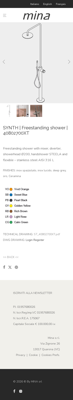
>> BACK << (10, 257)
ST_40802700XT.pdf (47, 234)
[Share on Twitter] (10, 267)
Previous (4, 63)
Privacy (20, 355)
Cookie (33, 355)
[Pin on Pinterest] (16, 267)
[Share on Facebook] (4, 267)
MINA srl (36, 381)
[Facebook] (14, 391)
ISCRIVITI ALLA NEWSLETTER (32, 293)
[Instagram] (21, 391)
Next (69, 63)
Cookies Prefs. (51, 355)
